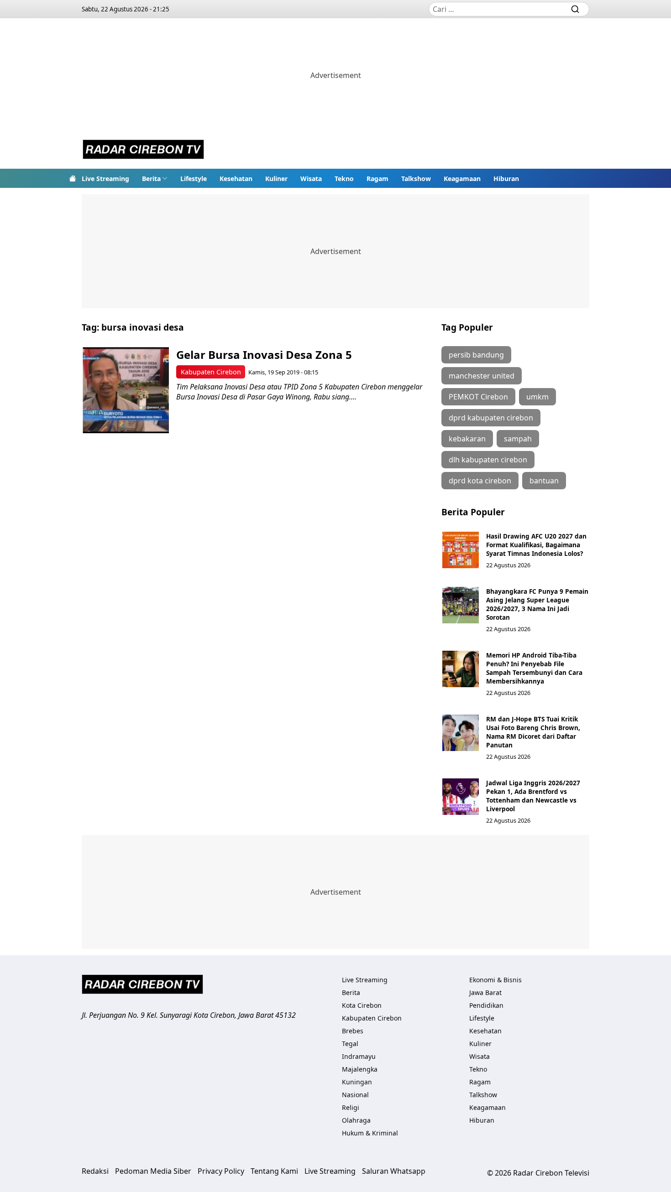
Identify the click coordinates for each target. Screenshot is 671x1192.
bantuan (544, 481)
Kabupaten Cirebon (211, 372)
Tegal (350, 1043)
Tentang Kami (274, 1171)
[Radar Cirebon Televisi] (143, 150)
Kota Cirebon (362, 1005)
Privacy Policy (221, 1171)
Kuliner (276, 178)
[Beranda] (73, 178)
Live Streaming (105, 178)
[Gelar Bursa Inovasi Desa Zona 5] (126, 390)
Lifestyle (193, 178)
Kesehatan (236, 178)
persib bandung (476, 355)
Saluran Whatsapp (393, 1171)
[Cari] (575, 9)
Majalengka (359, 1069)
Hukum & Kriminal (370, 1133)
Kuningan (357, 1082)
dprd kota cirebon (480, 481)
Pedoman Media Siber (153, 1171)
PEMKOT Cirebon (478, 397)
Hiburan (506, 178)
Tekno (344, 178)
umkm (537, 397)
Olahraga (356, 1120)
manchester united (481, 376)
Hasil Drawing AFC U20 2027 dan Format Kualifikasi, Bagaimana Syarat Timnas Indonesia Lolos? (536, 545)
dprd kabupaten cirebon (491, 418)
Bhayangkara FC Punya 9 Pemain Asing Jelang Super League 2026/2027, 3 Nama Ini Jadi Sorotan (537, 604)
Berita (151, 178)
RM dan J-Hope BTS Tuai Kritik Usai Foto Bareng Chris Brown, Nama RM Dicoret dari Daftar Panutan (533, 732)
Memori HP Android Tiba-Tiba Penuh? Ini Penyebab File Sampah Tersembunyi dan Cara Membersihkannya (534, 668)
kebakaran (467, 439)
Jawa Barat (485, 992)
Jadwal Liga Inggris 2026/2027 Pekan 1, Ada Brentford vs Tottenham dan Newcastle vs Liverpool (533, 795)
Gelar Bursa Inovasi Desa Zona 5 (264, 354)
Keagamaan (462, 178)
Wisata (311, 178)
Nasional (355, 1094)
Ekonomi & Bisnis (495, 979)
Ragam (377, 178)
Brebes (352, 1030)
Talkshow (416, 178)
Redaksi (95, 1171)
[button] (155, 178)
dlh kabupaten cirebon (488, 460)
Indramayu (359, 1056)
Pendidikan (486, 1005)
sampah (518, 439)
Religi (350, 1107)
